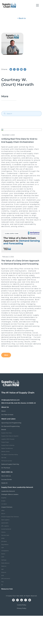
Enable (3, 501)
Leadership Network (8, 491)
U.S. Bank (4, 504)
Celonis (3, 532)
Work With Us (6, 476)
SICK (2, 575)
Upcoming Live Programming (11, 423)
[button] (37, 5)
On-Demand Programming (10, 426)
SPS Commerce (5, 578)
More (6, 355)
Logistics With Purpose (7, 439)
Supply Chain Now (6, 433)
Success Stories (6, 479)
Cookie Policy (21, 605)
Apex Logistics (5, 519)
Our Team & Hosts (7, 414)
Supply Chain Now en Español (9, 436)
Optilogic (4, 560)
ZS (2, 584)
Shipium (3, 572)
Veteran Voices (5, 451)
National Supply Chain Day (10, 464)
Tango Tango (5, 442)
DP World (4, 541)
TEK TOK (3, 457)
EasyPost (3, 497)
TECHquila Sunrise (6, 460)
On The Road (5, 468)
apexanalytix (4, 523)
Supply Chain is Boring (7, 445)
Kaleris (3, 554)
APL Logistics (5, 526)
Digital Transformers (7, 448)
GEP (2, 547)
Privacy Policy (21, 608)
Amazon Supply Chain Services (10, 516)
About (3, 411)
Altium (3, 513)
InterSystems (5, 550)
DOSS (2, 538)
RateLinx (3, 566)
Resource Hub (7, 589)
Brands (3, 429)
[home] (9, 5)
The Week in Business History (9, 454)
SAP (2, 569)
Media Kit (4, 483)
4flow (2, 510)
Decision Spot (5, 535)
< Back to (21, 18)
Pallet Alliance (5, 563)
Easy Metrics (4, 544)
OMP (2, 557)
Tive (2, 581)
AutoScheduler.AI (6, 529)
